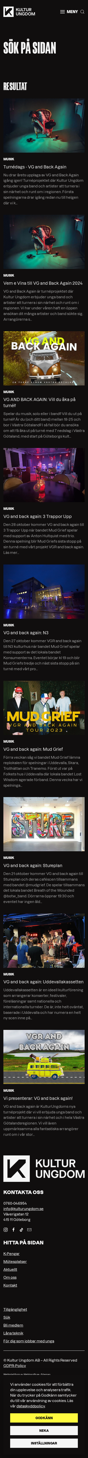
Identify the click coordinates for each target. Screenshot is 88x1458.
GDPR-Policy (14, 1366)
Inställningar (44, 1443)
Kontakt (10, 1285)
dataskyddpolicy (30, 1406)
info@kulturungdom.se (23, 1209)
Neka (44, 1430)
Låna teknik (13, 1333)
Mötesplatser (15, 1262)
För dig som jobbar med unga (28, 1341)
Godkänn (44, 1418)
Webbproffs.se (31, 1374)
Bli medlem (13, 1325)
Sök (6, 1317)
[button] (69, 11)
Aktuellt (10, 1269)
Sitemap (45, 1374)
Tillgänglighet (15, 1309)
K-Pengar (11, 1254)
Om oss (9, 1277)
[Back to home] (19, 11)
